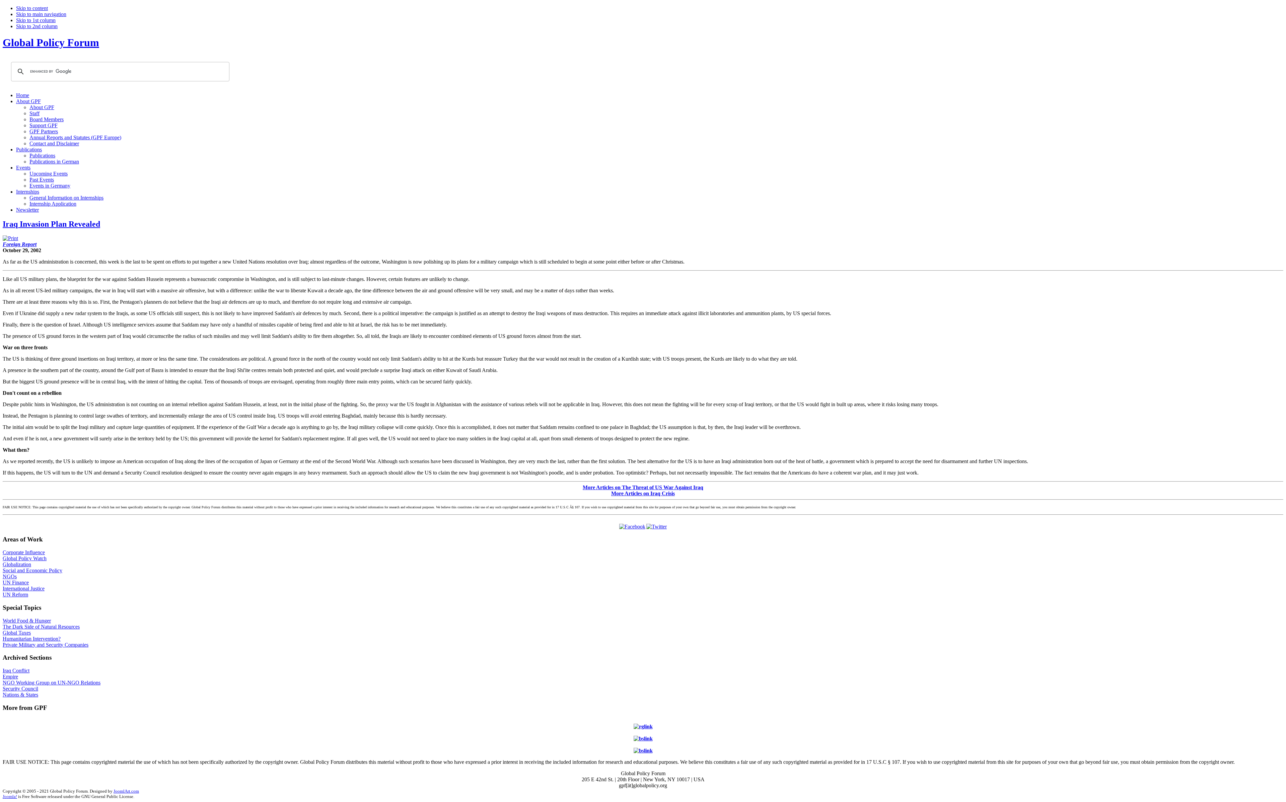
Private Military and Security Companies (45, 645)
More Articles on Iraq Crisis (643, 493)
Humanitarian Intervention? (32, 639)
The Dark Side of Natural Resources (41, 627)
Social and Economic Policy (32, 570)
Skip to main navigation (41, 14)
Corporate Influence (24, 552)
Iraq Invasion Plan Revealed (51, 224)
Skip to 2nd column (37, 26)
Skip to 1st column (36, 20)
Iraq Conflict (16, 670)
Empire (10, 676)
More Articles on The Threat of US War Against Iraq (643, 487)
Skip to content (32, 8)
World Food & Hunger (27, 621)
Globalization (17, 564)
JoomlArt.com (126, 791)
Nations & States (20, 695)
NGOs (10, 576)
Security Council (20, 688)
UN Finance (16, 582)
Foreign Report (20, 244)
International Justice (24, 588)
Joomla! (10, 796)
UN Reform (15, 594)
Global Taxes (17, 633)
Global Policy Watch (25, 558)
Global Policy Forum (51, 43)
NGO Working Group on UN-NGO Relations (51, 682)
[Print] (10, 238)
